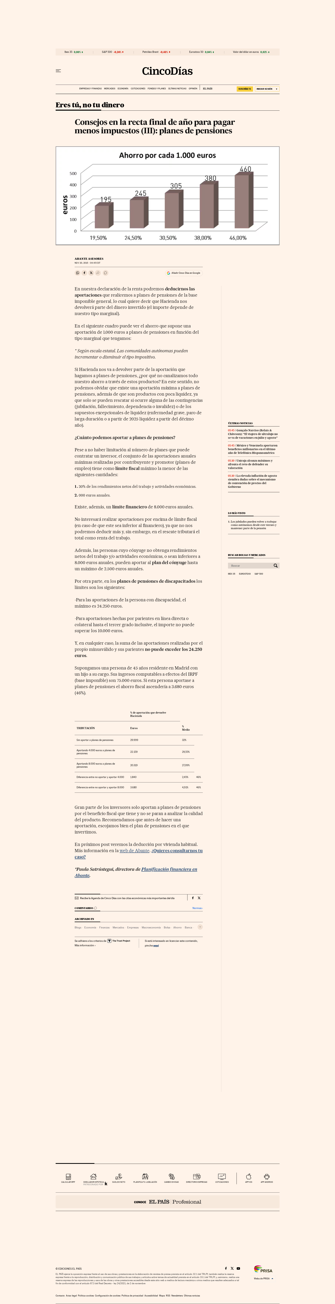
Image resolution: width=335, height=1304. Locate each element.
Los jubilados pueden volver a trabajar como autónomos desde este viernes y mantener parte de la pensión (254, 525)
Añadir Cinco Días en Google (186, 273)
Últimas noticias (177, 88)
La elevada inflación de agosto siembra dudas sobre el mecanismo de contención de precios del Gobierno (252, 481)
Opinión (193, 88)
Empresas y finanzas (90, 88)
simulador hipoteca (93, 1182)
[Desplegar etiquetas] (200, 927)
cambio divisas (171, 1182)
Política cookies (86, 1295)
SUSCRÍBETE (244, 89)
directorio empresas (196, 1182)
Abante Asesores (89, 258)
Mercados (109, 88)
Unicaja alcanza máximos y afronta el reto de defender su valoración (250, 464)
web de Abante (134, 850)
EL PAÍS (206, 87)
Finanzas (104, 927)
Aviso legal (71, 1295)
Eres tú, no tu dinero (90, 105)
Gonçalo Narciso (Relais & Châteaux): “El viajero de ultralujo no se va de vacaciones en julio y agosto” (253, 434)
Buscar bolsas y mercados (246, 555)
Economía (123, 88)
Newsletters (177, 1295)
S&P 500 (107, 52)
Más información (84, 945)
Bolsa (167, 927)
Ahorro (177, 927)
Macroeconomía (151, 927)
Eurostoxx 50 (196, 52)
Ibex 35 (68, 52)
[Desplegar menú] (58, 70)
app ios (248, 1182)
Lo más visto (236, 513)
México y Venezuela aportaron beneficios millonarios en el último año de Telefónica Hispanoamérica (252, 449)
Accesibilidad (151, 1295)
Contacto (60, 1295)
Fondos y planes (157, 88)
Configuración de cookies (107, 1295)
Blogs (78, 927)
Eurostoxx (245, 574)
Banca (188, 927)
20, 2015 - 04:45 (87, 263)
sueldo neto (118, 1182)
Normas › (198, 908)
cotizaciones (222, 1182)
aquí (156, 945)
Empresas (133, 927)
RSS (168, 1295)
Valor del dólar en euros (246, 52)
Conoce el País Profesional (168, 1201)
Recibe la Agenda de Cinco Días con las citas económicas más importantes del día (127, 898)
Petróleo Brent (150, 52)
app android (267, 1182)
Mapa (162, 1295)
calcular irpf (68, 1182)
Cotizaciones (138, 88)
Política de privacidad (132, 1295)
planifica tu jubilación (145, 1182)
